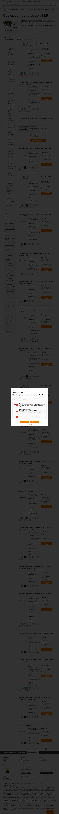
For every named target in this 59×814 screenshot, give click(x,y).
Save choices (29, 424)
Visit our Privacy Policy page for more (19, 400)
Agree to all (34, 421)
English (14, 390)
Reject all (24, 421)
